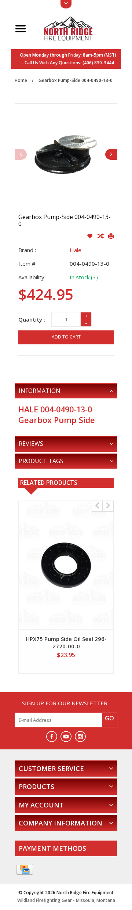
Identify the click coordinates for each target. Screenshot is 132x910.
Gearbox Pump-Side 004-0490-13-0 (75, 80)
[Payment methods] (24, 869)
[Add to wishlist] (90, 236)
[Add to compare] (101, 236)
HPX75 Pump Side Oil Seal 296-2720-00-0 (66, 642)
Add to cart (66, 337)
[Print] (111, 236)
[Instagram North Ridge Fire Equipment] (80, 736)
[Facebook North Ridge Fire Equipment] (51, 736)
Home (21, 80)
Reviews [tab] (31, 444)
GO (109, 718)
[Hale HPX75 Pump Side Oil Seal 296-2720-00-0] (66, 565)
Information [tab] (39, 391)
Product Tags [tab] (41, 461)
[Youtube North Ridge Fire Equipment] (66, 736)
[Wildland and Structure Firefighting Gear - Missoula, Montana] (75, 28)
